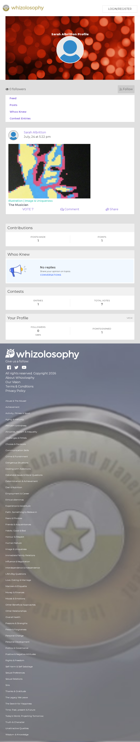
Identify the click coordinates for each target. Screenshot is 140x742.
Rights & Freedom (14, 660)
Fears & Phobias (13, 518)
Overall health (12, 617)
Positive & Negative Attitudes (20, 654)
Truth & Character (15, 722)
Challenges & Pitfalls (16, 438)
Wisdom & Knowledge (16, 734)
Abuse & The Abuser (15, 400)
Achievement (12, 407)
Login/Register (120, 9)
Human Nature (13, 543)
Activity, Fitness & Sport (17, 413)
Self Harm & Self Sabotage (19, 666)
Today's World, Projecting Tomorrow (24, 716)
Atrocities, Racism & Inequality (21, 431)
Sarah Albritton (35, 132)
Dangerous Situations (16, 462)
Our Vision (12, 382)
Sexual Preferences (15, 672)
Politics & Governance (16, 648)
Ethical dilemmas (14, 499)
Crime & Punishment (16, 456)
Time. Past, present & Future (20, 709)
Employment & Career (17, 493)
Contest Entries (20, 118)
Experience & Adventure (17, 505)
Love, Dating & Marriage (18, 580)
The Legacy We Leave (16, 697)
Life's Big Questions (15, 573)
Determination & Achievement (21, 481)
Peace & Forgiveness (15, 629)
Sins (7, 685)
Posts (13, 105)
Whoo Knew (18, 111)
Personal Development (17, 641)
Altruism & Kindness (15, 425)
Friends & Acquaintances (18, 524)
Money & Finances (14, 592)
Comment (71, 209)
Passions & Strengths (16, 623)
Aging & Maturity (14, 419)
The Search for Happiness (18, 703)
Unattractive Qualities (17, 728)
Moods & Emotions (15, 598)
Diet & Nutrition (13, 487)
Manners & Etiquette (16, 586)
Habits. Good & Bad (15, 530)
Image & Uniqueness (39, 200)
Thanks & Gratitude (15, 691)
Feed (13, 98)
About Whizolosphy (19, 377)
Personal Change (14, 635)
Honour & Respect (14, 536)
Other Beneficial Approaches (20, 604)
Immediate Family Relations (20, 555)
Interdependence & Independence (22, 567)
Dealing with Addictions (18, 468)
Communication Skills (17, 450)
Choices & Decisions (15, 444)
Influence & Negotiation (17, 561)
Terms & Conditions (19, 386)
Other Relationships (15, 611)
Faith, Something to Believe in (21, 512)
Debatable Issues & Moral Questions (23, 475)
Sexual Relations (13, 678)
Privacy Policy (15, 391)
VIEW (130, 318)
